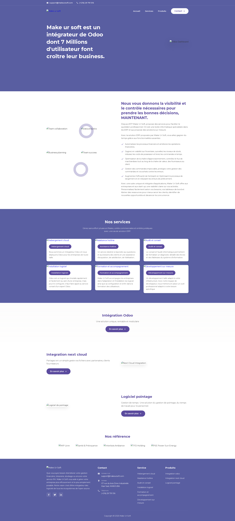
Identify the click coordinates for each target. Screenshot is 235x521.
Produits (162, 11)
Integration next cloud (174, 478)
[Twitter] (55, 495)
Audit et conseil (144, 483)
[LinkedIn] (61, 495)
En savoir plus (116, 329)
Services (149, 11)
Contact (178, 11)
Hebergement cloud (146, 474)
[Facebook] (49, 495)
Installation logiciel (145, 487)
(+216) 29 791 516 (86, 3)
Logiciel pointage (172, 483)
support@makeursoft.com (61, 3)
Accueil (136, 11)
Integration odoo (172, 474)
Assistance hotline (145, 478)
